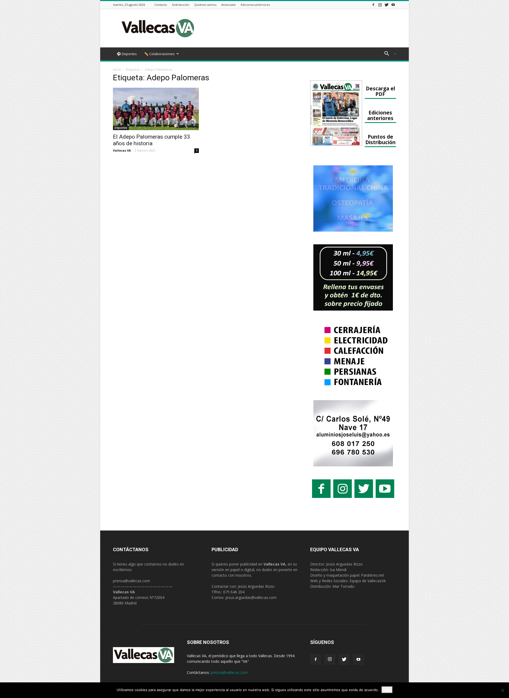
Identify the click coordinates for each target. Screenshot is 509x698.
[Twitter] (386, 4)
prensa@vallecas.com (131, 580)
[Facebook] (373, 4)
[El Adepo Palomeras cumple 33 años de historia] (156, 109)
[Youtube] (393, 4)
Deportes (121, 128)
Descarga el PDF (380, 91)
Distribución (180, 5)
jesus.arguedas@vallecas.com (251, 597)
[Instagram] (380, 4)
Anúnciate (228, 5)
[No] (502, 690)
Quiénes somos (205, 5)
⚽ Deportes (127, 53)
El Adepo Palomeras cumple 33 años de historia (151, 140)
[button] (388, 54)
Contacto (160, 5)
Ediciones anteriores (255, 5)
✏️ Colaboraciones (159, 53)
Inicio (117, 69)
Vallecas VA (122, 150)
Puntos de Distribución (380, 139)
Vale (387, 690)
